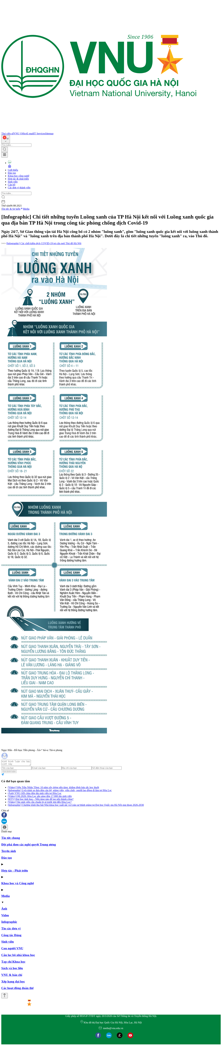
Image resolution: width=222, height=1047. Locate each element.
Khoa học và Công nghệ (17, 883)
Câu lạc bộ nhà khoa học (18, 955)
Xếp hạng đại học (13, 981)
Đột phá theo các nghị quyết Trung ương (28, 844)
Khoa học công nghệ (18, 175)
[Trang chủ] (98, 130)
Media (26, 208)
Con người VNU (12, 948)
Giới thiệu (13, 170)
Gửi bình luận (9, 771)
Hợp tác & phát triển (18, 178)
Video (5, 915)
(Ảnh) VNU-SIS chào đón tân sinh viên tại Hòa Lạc (34, 793)
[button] (111, 815)
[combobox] (5, 139)
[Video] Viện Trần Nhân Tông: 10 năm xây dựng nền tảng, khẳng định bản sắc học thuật (53, 787)
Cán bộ (11, 184)
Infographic (9, 921)
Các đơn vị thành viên (19, 187)
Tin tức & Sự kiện (11, 208)
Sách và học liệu (12, 968)
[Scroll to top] (4, 995)
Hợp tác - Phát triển (14, 870)
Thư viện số (7, 133)
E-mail (30, 133)
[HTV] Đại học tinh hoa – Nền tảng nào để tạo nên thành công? (40, 799)
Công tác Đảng (11, 935)
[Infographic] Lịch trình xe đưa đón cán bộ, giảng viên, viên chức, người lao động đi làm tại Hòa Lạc (60, 790)
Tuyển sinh (8, 851)
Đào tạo (12, 173)
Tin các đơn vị (10, 928)
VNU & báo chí (11, 975)
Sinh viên (13, 181)
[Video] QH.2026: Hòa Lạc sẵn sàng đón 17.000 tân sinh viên (40, 796)
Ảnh (4, 908)
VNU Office (20, 133)
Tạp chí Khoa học (13, 961)
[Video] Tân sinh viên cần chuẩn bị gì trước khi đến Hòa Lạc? (40, 802)
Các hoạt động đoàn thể (17, 988)
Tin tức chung (10, 838)
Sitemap (49, 133)
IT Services (39, 133)
